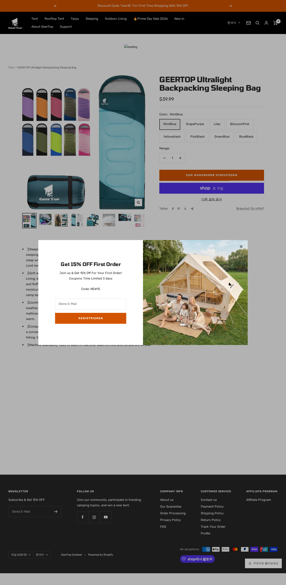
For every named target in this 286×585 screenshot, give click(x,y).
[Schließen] (241, 246)
